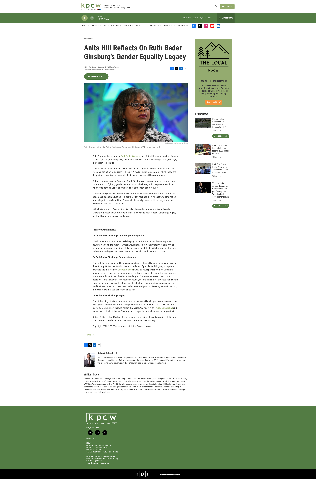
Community (153, 26)
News (84, 26)
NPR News (88, 38)
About (139, 26)
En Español (183, 26)
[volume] (92, 18)
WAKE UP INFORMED (213, 81)
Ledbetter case (125, 269)
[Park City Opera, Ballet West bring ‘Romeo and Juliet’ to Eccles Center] (203, 168)
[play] (85, 18)
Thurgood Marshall (163, 308)
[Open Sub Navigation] (89, 26)
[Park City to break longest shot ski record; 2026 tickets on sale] (203, 149)
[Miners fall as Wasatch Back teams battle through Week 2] (203, 123)
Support (168, 26)
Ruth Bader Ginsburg (131, 156)
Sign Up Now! (214, 102)
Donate (228, 6)
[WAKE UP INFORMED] (213, 57)
